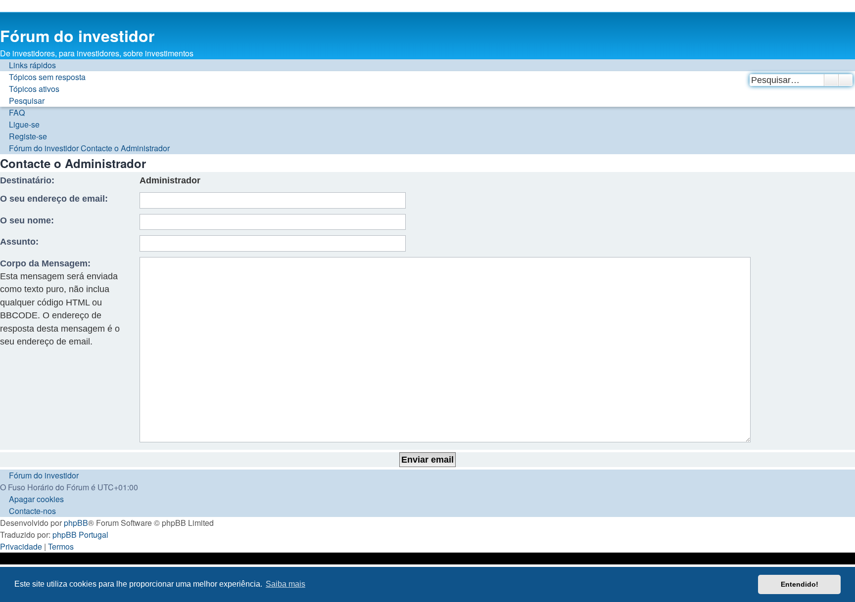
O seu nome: (27, 220)
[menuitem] (43, 77)
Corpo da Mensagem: (45, 263)
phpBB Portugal (80, 534)
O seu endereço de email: (54, 199)
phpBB (76, 522)
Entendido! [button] (799, 584)
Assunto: (19, 242)
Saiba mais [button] (285, 584)
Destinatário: (27, 180)
